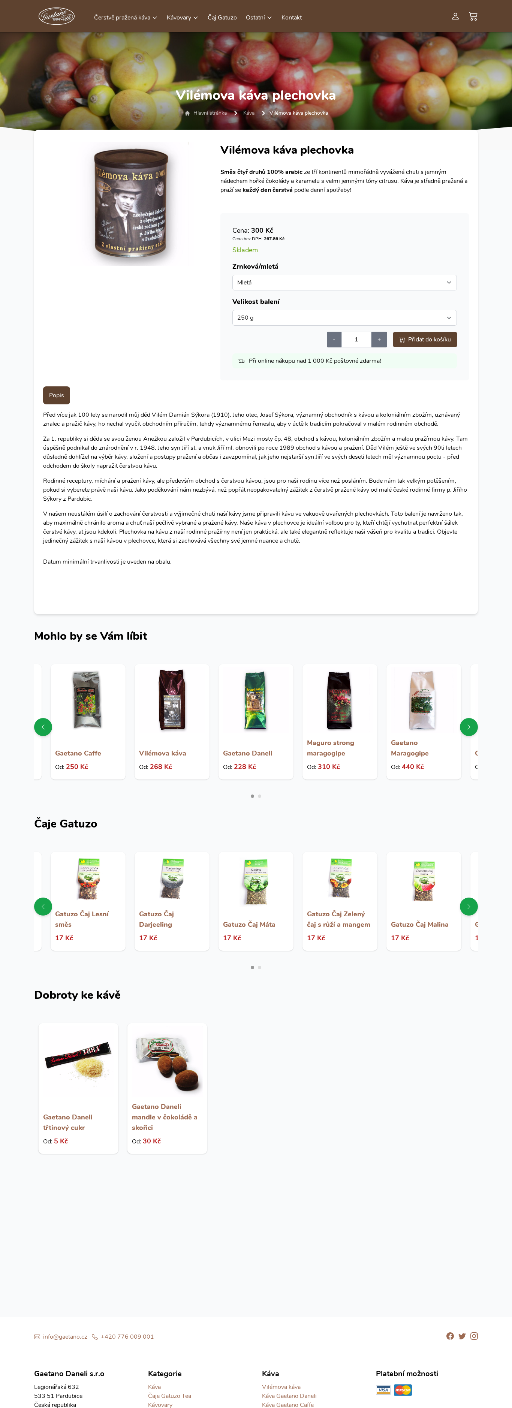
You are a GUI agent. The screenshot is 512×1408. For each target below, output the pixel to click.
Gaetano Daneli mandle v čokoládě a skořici (165, 1117)
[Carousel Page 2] (259, 796)
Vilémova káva (162, 753)
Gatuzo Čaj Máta (249, 924)
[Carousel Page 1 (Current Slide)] (252, 796)
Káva (249, 113)
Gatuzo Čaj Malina (420, 924)
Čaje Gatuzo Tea (169, 1396)
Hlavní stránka (210, 113)
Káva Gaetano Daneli (289, 1396)
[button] (126, 17)
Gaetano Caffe (78, 753)
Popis (56, 395)
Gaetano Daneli (247, 753)
